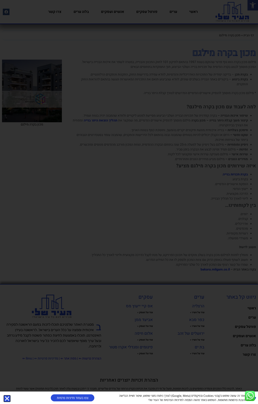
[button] (7, 399)
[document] (129, 202)
